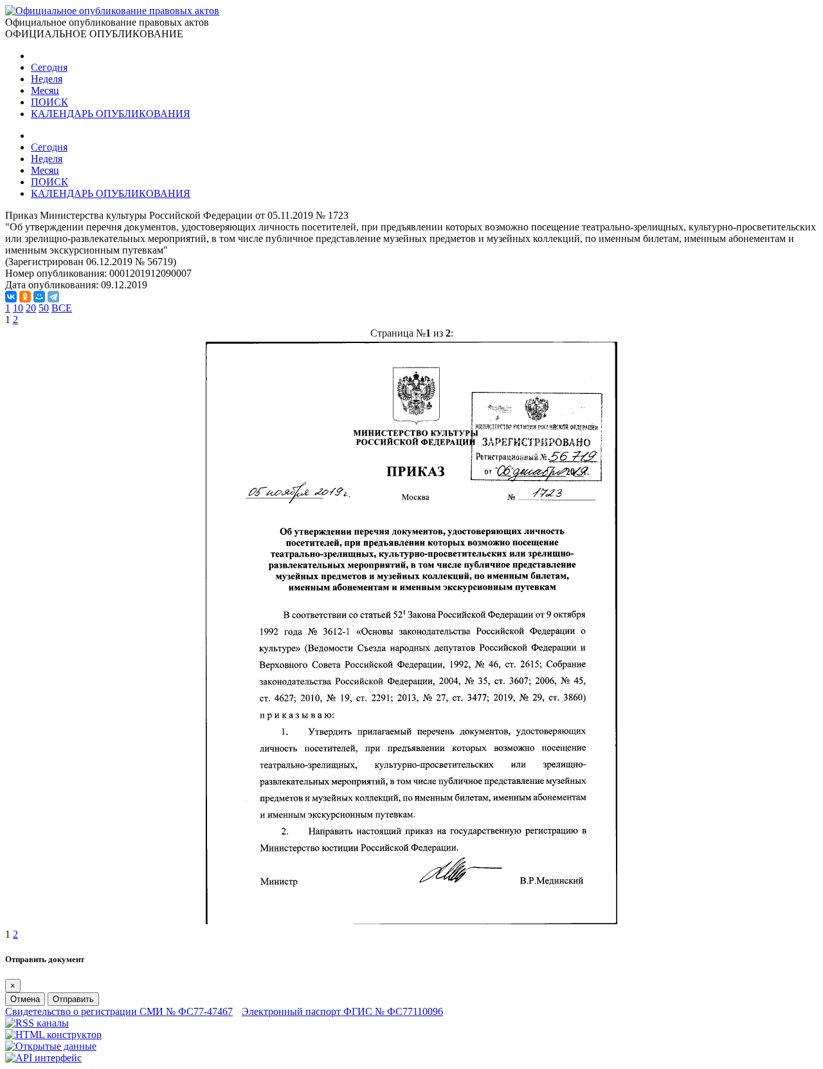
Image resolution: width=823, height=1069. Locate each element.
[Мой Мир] (39, 296)
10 (18, 307)
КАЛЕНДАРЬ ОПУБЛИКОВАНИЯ (110, 113)
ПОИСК (49, 102)
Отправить (73, 999)
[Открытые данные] (50, 1046)
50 (44, 307)
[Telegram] (53, 296)
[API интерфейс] (43, 1057)
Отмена (25, 999)
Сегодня (49, 67)
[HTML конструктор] (53, 1034)
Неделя (46, 78)
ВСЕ (61, 307)
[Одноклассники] (25, 296)
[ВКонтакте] (11, 296)
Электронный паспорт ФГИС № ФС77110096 (342, 1011)
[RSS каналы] (37, 1023)
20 (31, 307)
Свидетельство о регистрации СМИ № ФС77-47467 (119, 1011)
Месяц (45, 90)
